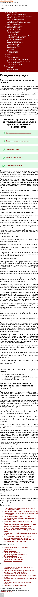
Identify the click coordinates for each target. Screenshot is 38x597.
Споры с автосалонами (14, 29)
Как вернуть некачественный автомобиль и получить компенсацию (18, 568)
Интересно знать (12, 69)
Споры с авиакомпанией (15, 39)
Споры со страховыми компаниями (18, 141)
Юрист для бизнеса (13, 24)
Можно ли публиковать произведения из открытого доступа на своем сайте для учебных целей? (19, 529)
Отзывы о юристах (13, 63)
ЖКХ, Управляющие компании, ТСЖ (19, 36)
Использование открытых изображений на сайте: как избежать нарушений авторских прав (20, 525)
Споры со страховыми (14, 31)
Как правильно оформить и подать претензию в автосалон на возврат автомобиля (19, 571)
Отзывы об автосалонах (15, 64)
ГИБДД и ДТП (12, 34)
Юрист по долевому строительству (15, 554)
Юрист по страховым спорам (16, 14)
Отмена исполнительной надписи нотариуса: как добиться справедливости (19, 509)
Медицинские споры (14, 28)
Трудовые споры (12, 51)
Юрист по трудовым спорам (13, 561)
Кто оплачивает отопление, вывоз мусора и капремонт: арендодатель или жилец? (18, 537)
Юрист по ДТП (12, 18)
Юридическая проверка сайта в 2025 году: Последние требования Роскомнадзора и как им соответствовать (20, 518)
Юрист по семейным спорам (13, 557)
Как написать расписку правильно (15, 585)
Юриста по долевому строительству (19, 23)
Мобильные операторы (15, 43)
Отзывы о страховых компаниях (18, 59)
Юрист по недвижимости (15, 19)
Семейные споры (13, 44)
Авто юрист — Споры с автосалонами (19, 16)
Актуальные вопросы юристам (14, 26)
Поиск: (2, 8)
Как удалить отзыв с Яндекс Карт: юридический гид (21, 511)
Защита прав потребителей (16, 38)
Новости (10, 68)
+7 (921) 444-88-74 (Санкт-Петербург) (16, 5)
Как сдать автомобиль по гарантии (15, 574)
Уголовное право (12, 53)
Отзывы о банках (13, 58)
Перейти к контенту (6, 1)
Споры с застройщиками (15, 46)
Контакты (7, 71)
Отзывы (6, 56)
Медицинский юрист (14, 21)
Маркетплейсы (12, 48)
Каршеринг (11, 49)
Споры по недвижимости (14, 157)
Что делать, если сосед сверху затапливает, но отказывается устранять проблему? (19, 540)
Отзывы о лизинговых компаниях (18, 61)
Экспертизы (8, 54)
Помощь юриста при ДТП (14, 165)
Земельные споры (13, 41)
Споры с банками (13, 33)
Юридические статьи (10, 66)
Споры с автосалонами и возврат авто (18, 133)
